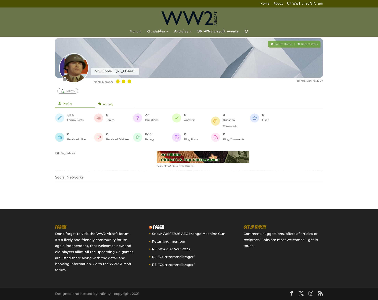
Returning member (168, 241)
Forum (136, 31)
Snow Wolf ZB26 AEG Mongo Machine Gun (188, 234)
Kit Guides (156, 31)
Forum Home (283, 44)
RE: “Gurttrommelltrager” (173, 257)
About (278, 3)
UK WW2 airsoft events (218, 31)
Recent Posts (309, 44)
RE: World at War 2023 (171, 249)
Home (265, 3)
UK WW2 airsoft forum (305, 3)
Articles (181, 31)
